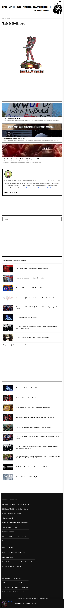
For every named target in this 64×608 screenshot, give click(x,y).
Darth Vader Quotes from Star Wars (15, 523)
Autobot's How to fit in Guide (12, 583)
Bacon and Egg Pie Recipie (11, 578)
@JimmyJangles (32, 180)
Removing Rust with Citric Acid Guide (15, 504)
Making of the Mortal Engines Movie (15, 509)
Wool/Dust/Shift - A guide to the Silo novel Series (32, 268)
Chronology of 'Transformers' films (14, 260)
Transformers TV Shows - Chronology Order (30, 278)
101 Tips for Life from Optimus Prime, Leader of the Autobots (35, 417)
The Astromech (30, 188)
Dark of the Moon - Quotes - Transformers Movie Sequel (34, 467)
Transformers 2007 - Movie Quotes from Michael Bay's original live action (38, 307)
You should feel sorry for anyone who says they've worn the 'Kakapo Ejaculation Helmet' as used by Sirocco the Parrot (38, 457)
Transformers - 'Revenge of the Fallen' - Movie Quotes (33, 427)
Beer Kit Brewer (8, 532)
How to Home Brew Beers (46, 188)
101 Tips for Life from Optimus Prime (15, 587)
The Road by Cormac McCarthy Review (28, 477)
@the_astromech (54, 180)
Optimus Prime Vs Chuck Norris (13, 592)
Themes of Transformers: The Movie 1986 (29, 288)
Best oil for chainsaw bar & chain (14, 553)
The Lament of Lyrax (9, 527)
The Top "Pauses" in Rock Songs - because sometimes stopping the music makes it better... (37, 327)
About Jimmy (22, 180)
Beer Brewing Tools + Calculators (14, 536)
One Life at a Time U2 (9, 541)
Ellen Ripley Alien (8, 557)
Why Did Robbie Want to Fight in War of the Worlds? (32, 337)
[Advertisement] (32, 238)
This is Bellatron (13, 23)
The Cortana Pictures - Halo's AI (26, 317)
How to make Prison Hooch (12, 514)
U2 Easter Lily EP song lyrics (12, 566)
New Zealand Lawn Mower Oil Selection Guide (18, 562)
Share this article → (11, 192)
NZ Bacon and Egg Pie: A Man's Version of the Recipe (33, 407)
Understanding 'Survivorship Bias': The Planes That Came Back (36, 298)
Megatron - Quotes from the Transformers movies (19, 345)
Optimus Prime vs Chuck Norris (26, 398)
